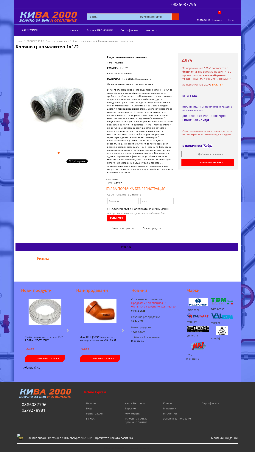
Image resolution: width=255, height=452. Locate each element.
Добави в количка (48, 358)
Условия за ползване (177, 418)
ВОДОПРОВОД (34, 41)
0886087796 (183, 4)
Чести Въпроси (135, 403)
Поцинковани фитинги (57, 41)
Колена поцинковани (84, 41)
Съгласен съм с (140, 209)
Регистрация (94, 413)
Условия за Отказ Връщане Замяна (136, 420)
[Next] (67, 330)
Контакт (168, 403)
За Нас (90, 418)
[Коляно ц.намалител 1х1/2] (58, 100)
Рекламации (133, 413)
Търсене (130, 408)
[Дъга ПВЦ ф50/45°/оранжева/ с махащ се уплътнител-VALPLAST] (100, 315)
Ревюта (126, 247)
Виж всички (137, 340)
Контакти (152, 30)
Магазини (203, 20)
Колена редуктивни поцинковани (115, 41)
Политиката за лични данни (151, 209)
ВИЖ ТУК (217, 84)
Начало (74, 30)
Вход (231, 20)
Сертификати (129, 30)
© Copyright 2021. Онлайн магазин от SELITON (127, 447)
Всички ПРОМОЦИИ (100, 30)
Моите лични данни (224, 438)
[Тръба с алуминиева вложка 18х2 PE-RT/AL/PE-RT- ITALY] (45, 315)
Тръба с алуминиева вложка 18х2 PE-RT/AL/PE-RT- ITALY (44, 338)
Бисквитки (170, 413)
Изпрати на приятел (122, 228)
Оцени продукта (152, 228)
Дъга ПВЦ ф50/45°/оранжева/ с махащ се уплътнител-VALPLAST (98, 338)
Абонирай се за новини (147, 337)
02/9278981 (34, 410)
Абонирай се (32, 367)
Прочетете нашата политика (114, 438)
